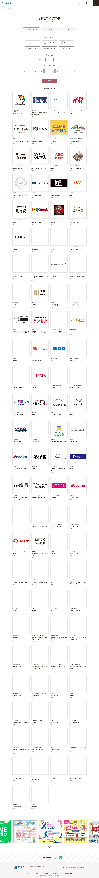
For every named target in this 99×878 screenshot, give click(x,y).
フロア (68, 29)
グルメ (50, 29)
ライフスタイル (67, 43)
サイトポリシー (36, 873)
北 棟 (59, 60)
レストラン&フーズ (33, 49)
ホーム (3, 8)
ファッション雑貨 (51, 43)
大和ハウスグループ (55, 873)
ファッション (34, 43)
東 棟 (49, 60)
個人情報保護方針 (68, 873)
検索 (49, 80)
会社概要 (45, 873)
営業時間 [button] (81, 3)
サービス (68, 49)
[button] (96, 3)
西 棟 (40, 60)
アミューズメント (51, 49)
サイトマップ (27, 873)
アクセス (89, 3)
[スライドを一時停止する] (49, 847)
